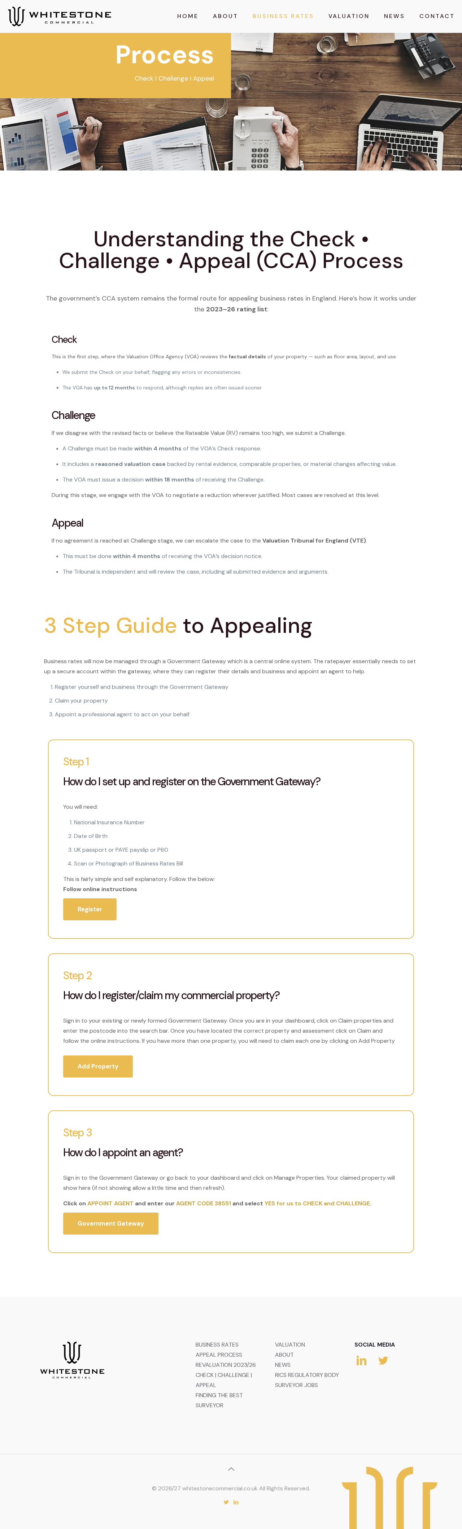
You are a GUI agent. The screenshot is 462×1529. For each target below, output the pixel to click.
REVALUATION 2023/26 (226, 1365)
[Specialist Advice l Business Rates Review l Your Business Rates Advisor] (59, 16)
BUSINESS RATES (217, 1344)
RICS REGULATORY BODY (307, 1375)
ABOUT (284, 1355)
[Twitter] (226, 1502)
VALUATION (290, 1344)
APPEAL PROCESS (219, 1355)
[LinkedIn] (236, 1502)
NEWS (283, 1365)
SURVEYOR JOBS (296, 1385)
